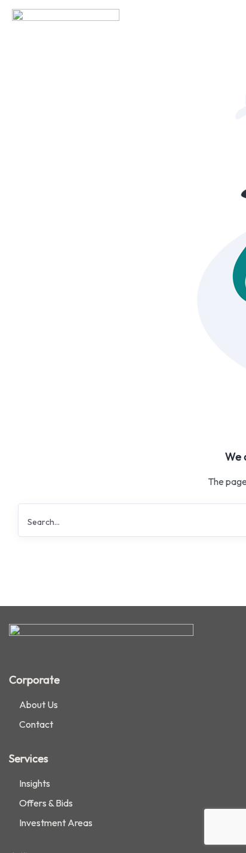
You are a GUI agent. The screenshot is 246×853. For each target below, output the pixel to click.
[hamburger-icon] (220, 24)
